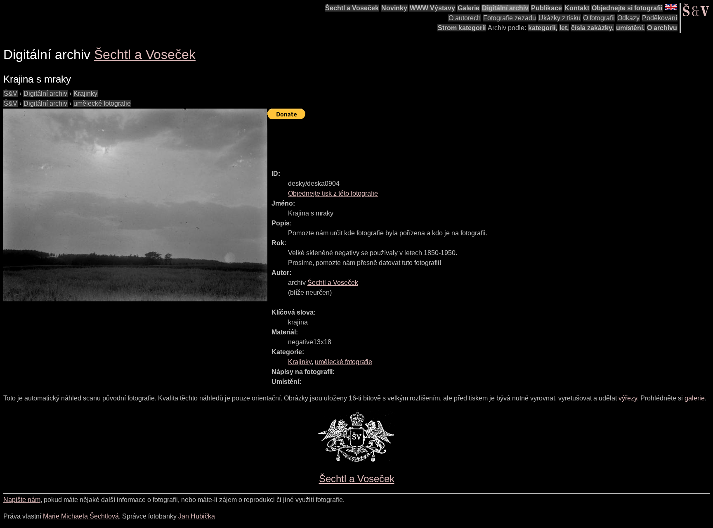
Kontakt (576, 8)
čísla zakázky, (592, 27)
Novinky (394, 8)
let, (564, 27)
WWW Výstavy (432, 8)
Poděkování (659, 17)
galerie (695, 398)
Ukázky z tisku (559, 17)
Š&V (10, 93)
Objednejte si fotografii (627, 8)
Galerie (468, 8)
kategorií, (542, 27)
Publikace (546, 8)
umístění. (630, 27)
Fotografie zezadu (509, 17)
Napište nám (21, 499)
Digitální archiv (505, 8)
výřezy (628, 398)
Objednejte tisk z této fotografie (333, 193)
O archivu (662, 27)
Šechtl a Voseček (352, 8)
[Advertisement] (417, 140)
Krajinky (85, 93)
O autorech (465, 17)
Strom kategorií (462, 27)
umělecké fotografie (102, 103)
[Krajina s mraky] (135, 205)
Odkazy (628, 17)
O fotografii (599, 17)
